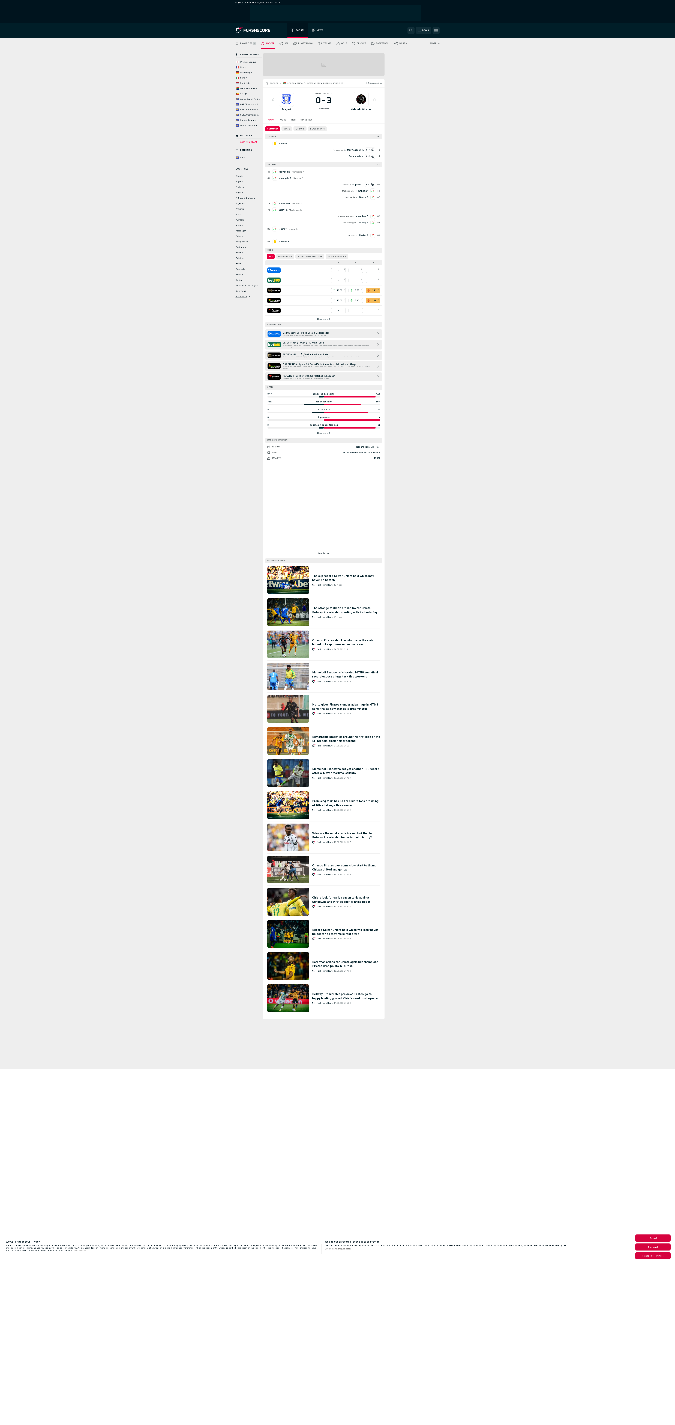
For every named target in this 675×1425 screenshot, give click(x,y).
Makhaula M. (351, 197)
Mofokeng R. (349, 222)
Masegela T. (285, 178)
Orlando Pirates (361, 109)
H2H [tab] (293, 120)
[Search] (411, 30)
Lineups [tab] (300, 129)
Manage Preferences (653, 1256)
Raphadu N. (284, 171)
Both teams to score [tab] (310, 256)
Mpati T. (283, 229)
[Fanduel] (274, 270)
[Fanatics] (274, 310)
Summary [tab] (272, 129)
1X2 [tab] (271, 256)
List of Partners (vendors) (338, 1249)
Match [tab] (271, 120)
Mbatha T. (353, 235)
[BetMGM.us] (274, 290)
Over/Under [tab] (285, 256)
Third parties (79, 1250)
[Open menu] (436, 30)
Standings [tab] (307, 120)
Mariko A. (364, 235)
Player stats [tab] (317, 129)
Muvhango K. (295, 210)
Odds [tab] (283, 120)
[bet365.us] (274, 280)
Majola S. (293, 229)
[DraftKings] (274, 300)
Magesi (286, 109)
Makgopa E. (340, 150)
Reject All (653, 1247)
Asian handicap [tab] (337, 256)
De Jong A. (363, 222)
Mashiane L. (285, 203)
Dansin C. (364, 197)
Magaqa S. (298, 178)
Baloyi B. (283, 210)
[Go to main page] (255, 30)
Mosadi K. (297, 203)
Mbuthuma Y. (362, 190)
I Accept (653, 1238)
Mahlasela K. (298, 171)
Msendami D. (362, 216)
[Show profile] (286, 99)
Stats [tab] (287, 129)
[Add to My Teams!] (273, 99)
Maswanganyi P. (346, 216)
